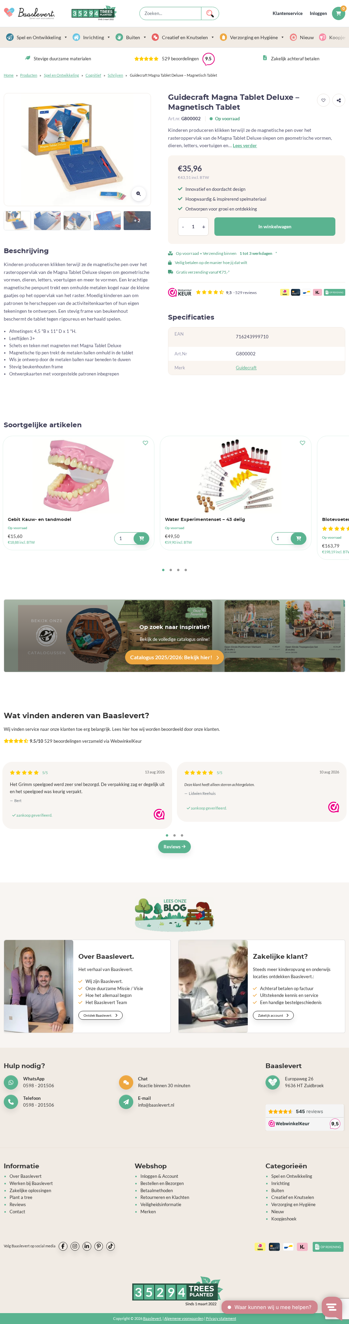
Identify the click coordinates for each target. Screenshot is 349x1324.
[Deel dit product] (338, 100)
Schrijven (115, 75)
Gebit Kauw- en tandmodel (39, 520)
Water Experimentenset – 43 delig (205, 520)
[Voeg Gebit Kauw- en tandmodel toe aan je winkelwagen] (141, 538)
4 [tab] (185, 570)
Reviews (173, 846)
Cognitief (93, 75)
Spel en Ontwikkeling (39, 37)
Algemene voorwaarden (183, 1318)
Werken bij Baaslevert (31, 1183)
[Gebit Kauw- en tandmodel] (78, 476)
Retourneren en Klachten (164, 1197)
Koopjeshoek (284, 1218)
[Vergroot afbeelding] (139, 194)
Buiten (133, 37)
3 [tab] (178, 570)
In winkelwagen (274, 226)
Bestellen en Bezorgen (162, 1183)
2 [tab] (170, 570)
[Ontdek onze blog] (174, 914)
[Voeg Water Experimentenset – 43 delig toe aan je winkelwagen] (298, 538)
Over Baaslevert (26, 1176)
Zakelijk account (271, 1015)
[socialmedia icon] (63, 1246)
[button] (174, 59)
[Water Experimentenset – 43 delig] (235, 476)
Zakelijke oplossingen (30, 1190)
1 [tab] (163, 570)
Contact (17, 1211)
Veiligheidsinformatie (160, 1204)
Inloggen (318, 13)
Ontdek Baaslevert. (98, 1015)
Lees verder (245, 145)
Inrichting (93, 37)
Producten (28, 75)
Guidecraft (246, 367)
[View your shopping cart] (338, 13)
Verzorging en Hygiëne (254, 37)
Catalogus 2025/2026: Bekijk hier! (171, 657)
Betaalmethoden (156, 1190)
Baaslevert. (152, 1318)
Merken (148, 1211)
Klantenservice (288, 13)
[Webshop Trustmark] (159, 814)
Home (9, 75)
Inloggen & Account (159, 1176)
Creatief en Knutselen (185, 37)
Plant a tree (21, 1197)
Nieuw (307, 37)
